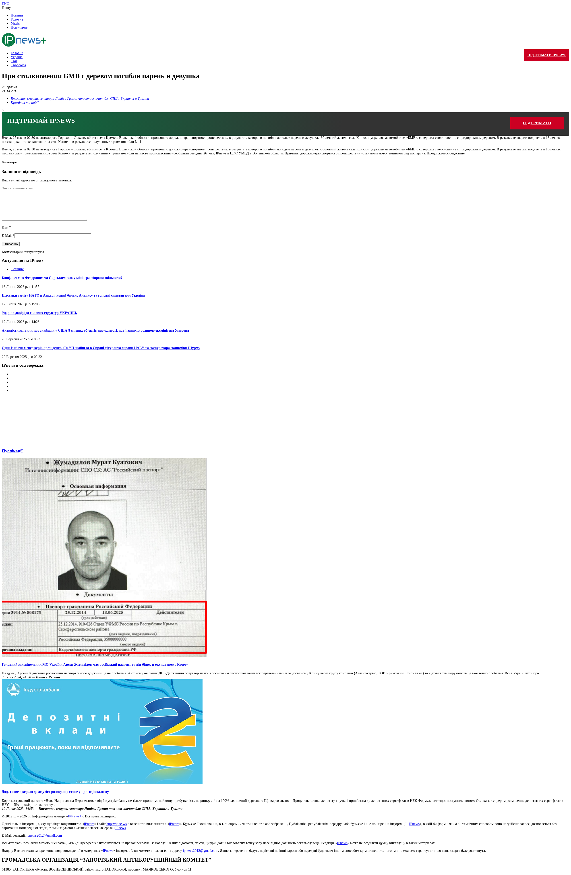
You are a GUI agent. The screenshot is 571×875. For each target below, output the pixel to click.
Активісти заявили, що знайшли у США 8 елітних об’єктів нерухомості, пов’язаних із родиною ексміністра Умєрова (95, 330)
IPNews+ (74, 816)
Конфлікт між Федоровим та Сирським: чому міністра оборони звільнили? (62, 278)
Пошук (7, 8)
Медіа (15, 23)
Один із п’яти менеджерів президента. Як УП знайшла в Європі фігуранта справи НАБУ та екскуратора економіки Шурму (101, 348)
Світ (14, 61)
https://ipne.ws (116, 824)
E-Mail (8, 235)
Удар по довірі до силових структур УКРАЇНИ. (39, 313)
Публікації (12, 451)
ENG (5, 4)
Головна (17, 53)
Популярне (19, 27)
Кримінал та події (24, 102)
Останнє (17, 269)
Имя (6, 227)
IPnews (89, 824)
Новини (17, 15)
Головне (17, 19)
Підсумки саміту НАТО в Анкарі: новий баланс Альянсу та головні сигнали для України (73, 295)
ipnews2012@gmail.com (44, 835)
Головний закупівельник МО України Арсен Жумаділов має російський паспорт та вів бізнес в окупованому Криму (95, 664)
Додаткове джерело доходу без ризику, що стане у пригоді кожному (55, 792)
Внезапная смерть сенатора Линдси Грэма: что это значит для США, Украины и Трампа (80, 98)
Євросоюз (18, 65)
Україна (17, 57)
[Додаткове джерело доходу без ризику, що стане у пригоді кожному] (102, 783)
